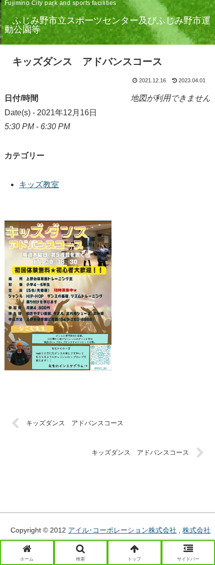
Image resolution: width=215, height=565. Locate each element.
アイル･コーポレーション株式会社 (122, 530)
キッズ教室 (39, 184)
